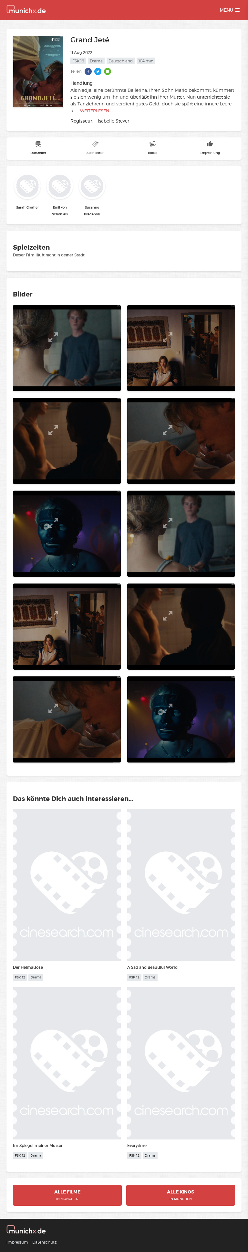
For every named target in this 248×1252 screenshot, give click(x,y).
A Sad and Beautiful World (152, 967)
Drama (96, 61)
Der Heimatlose (28, 967)
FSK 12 (20, 977)
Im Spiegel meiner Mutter (38, 1145)
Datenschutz (44, 1242)
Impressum (17, 1242)
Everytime (137, 1145)
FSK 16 (78, 61)
